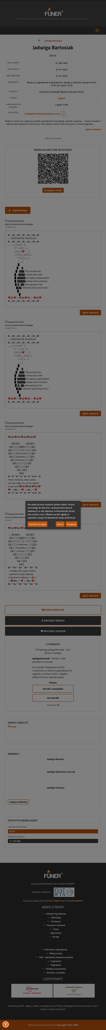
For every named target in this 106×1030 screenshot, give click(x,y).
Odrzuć (60, 524)
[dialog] (53, 515)
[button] (6, 1024)
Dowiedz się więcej (37, 524)
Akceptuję (71, 524)
